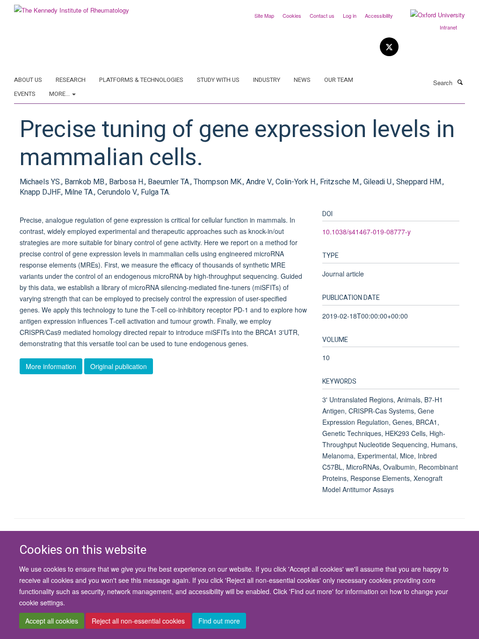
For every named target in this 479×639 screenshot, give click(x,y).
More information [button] (51, 366)
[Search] (460, 82)
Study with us (218, 79)
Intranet (448, 27)
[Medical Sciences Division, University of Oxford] (84, 530)
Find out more (219, 620)
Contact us (322, 15)
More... (60, 93)
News (302, 79)
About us (28, 79)
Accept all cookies (51, 620)
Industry (266, 79)
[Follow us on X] (389, 47)
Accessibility (379, 15)
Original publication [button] (118, 366)
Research (71, 79)
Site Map (264, 15)
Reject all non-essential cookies (138, 620)
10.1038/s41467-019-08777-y (366, 231)
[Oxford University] (430, 15)
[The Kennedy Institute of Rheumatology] (71, 6)
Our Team (338, 79)
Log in (349, 15)
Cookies (292, 15)
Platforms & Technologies (141, 79)
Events (25, 93)
